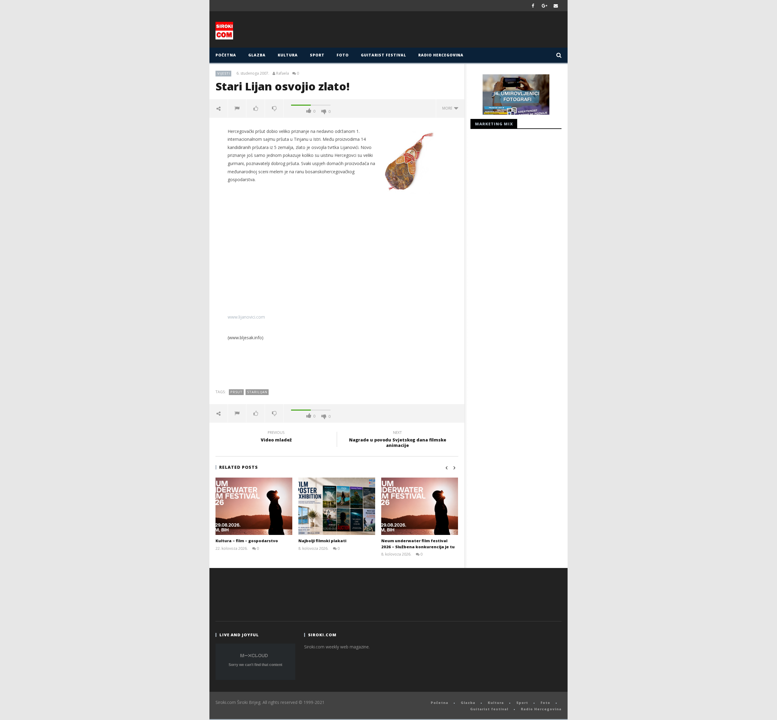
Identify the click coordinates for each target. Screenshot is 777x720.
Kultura (288, 55)
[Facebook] (533, 5)
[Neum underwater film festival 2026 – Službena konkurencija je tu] (419, 506)
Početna (225, 55)
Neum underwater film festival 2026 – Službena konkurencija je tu (418, 543)
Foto (343, 55)
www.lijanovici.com (246, 317)
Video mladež (276, 437)
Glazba (257, 55)
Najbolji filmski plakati (322, 540)
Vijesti (223, 73)
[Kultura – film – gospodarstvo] (253, 506)
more (448, 108)
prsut (236, 392)
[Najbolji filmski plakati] (336, 506)
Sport (317, 55)
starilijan (257, 392)
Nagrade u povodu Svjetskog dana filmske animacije (397, 440)
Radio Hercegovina (440, 55)
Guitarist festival (383, 55)
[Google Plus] (544, 5)
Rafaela (282, 73)
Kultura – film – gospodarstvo (246, 540)
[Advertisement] (448, 31)
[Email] (556, 5)
